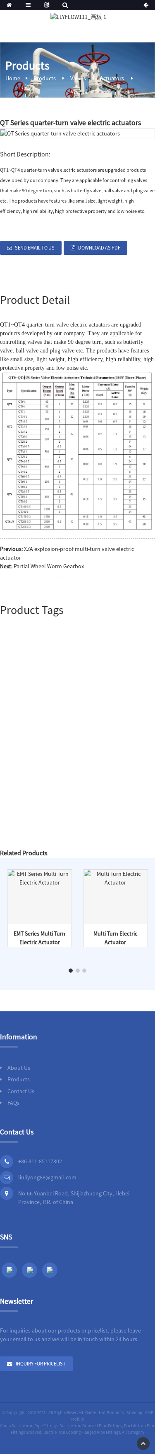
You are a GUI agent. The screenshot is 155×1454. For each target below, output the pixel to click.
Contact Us (20, 1091)
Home (12, 78)
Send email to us (35, 248)
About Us (18, 1067)
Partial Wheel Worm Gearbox (49, 566)
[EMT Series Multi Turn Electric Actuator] (40, 877)
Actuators (112, 78)
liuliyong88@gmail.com (47, 1177)
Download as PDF (99, 248)
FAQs (13, 1102)
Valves (78, 78)
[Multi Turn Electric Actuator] (115, 877)
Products (44, 78)
